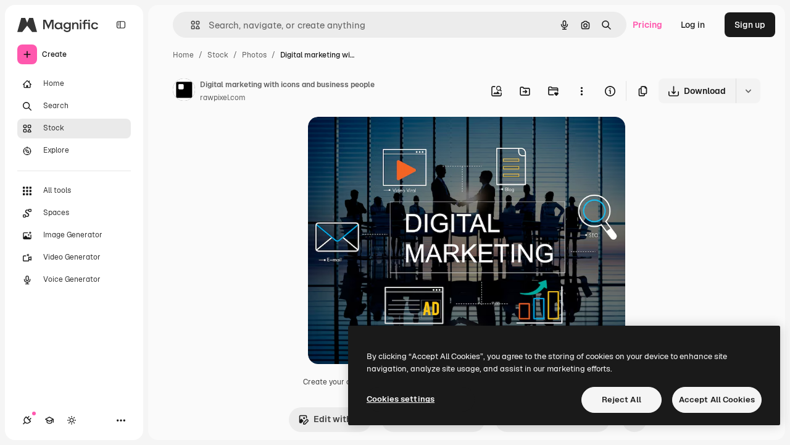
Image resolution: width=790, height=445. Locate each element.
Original (387, 140)
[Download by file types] (748, 90)
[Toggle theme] (71, 420)
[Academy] (49, 420)
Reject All (621, 399)
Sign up (749, 24)
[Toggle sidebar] (121, 25)
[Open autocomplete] (190, 25)
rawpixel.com (223, 98)
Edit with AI (338, 419)
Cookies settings (400, 399)
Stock (217, 55)
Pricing (647, 24)
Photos (254, 55)
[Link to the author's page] (184, 91)
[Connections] (27, 420)
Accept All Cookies (717, 399)
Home (183, 55)
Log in (693, 24)
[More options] (581, 90)
